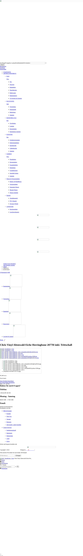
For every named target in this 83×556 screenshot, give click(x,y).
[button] (3, 66)
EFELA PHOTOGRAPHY (42, 450)
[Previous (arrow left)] (0, 555)
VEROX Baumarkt (15, 450)
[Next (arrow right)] (2, 555)
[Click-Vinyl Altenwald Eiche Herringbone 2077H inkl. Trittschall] (7, 458)
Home (1, 340)
